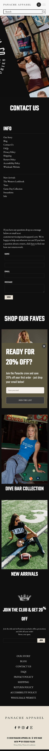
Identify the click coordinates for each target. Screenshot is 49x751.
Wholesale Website (11, 166)
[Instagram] (23, 727)
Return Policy (9, 159)
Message (8, 282)
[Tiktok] (27, 727)
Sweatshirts (8, 192)
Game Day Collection (12, 188)
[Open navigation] (44, 4)
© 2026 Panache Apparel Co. (19, 738)
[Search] (43, 12)
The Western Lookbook (13, 181)
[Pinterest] (19, 727)
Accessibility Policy (11, 163)
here (33, 243)
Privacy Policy (9, 151)
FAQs (5, 148)
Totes (5, 185)
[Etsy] (31, 727)
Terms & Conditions (29, 745)
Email (7, 271)
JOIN (41, 640)
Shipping (7, 155)
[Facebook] (15, 727)
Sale (5, 196)
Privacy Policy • (18, 745)
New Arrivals (9, 177)
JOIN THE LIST (25, 400)
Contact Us (8, 144)
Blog (5, 140)
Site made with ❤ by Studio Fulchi (28, 740)
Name (7, 254)
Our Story (7, 137)
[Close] (44, 346)
